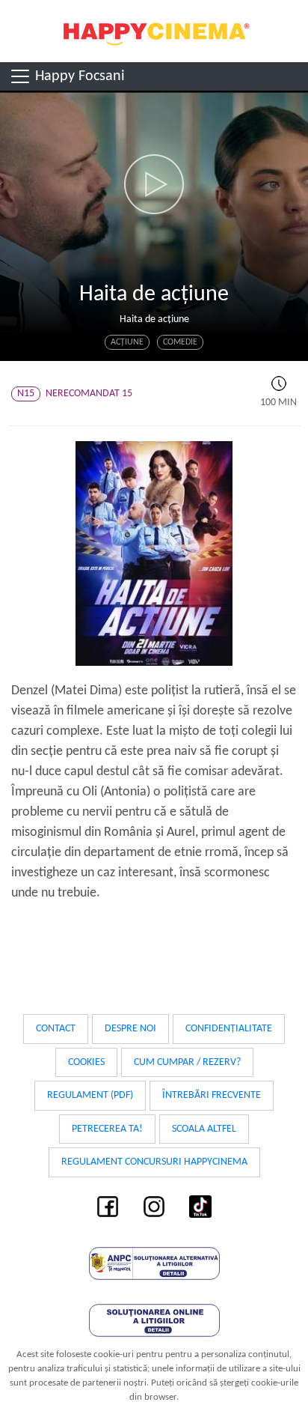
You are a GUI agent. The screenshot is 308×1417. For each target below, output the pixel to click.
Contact (56, 1028)
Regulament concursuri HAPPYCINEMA (154, 1162)
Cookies (86, 1062)
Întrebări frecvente (211, 1095)
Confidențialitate (228, 1028)
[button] (154, 184)
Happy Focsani (78, 76)
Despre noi (130, 1028)
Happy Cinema (154, 31)
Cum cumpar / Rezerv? (187, 1062)
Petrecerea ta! (107, 1129)
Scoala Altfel (204, 1129)
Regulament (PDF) (90, 1095)
